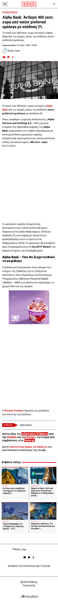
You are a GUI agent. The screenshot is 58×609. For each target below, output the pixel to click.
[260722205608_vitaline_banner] (29, 307)
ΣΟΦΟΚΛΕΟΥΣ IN (35, 485)
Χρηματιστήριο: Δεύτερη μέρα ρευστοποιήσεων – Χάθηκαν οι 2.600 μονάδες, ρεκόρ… (42, 492)
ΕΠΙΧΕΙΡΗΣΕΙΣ (9, 12)
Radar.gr (29, 440)
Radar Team (14, 50)
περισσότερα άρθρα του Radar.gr (28, 446)
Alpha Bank (26, 425)
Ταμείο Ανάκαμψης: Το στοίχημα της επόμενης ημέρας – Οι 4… (13, 526)
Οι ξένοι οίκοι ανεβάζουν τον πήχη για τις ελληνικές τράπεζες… (14, 490)
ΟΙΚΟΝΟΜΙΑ (6, 521)
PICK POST (5, 486)
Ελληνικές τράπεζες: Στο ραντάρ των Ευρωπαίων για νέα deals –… (43, 526)
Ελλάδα (11, 437)
